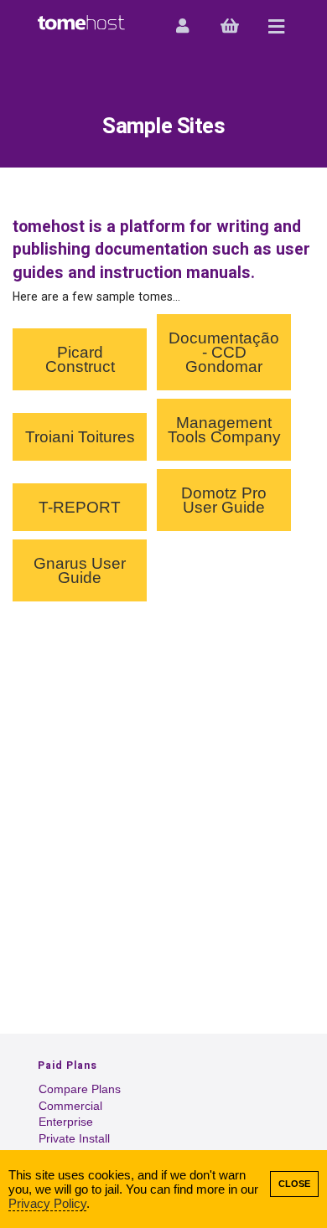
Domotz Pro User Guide (224, 500)
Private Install (74, 1139)
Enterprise (66, 1122)
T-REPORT (80, 507)
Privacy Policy (47, 1203)
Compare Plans (80, 1089)
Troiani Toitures (80, 437)
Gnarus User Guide (80, 570)
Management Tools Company (224, 430)
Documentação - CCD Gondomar (224, 352)
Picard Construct (80, 359)
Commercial (70, 1106)
